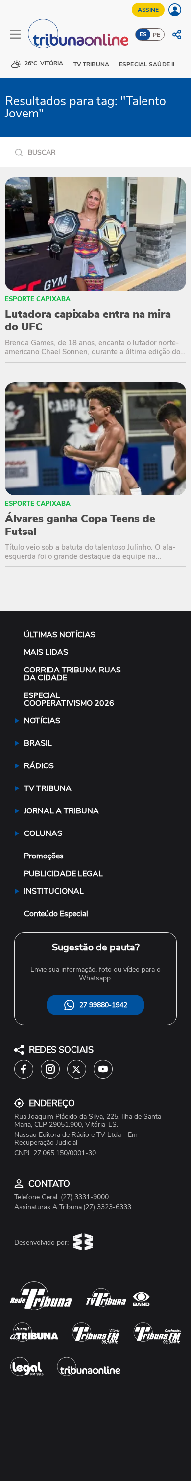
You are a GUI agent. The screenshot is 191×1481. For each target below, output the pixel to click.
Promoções (44, 856)
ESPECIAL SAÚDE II (146, 64)
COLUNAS (43, 833)
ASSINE (148, 10)
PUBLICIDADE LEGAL (63, 874)
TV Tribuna (91, 64)
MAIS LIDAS (46, 652)
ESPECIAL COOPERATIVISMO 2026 (69, 699)
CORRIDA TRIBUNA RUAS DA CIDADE (72, 674)
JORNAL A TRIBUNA (61, 811)
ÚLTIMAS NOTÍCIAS (60, 635)
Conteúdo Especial (56, 914)
